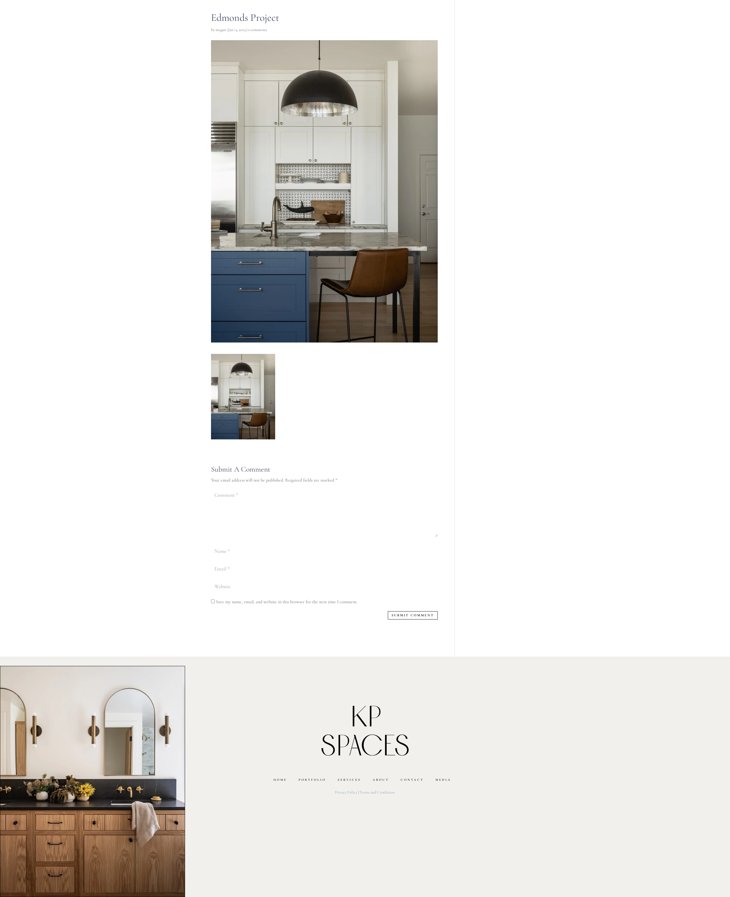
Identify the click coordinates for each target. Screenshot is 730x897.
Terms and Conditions (377, 792)
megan (221, 29)
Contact (412, 780)
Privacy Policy (346, 792)
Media (443, 780)
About (381, 780)
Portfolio (312, 780)
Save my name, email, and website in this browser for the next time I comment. (286, 602)
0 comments (257, 29)
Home (280, 780)
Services (349, 780)
